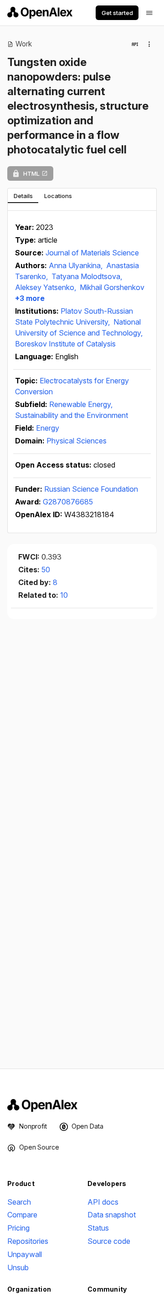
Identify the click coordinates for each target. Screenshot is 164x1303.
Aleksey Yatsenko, (46, 287)
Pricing (18, 1227)
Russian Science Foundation (91, 489)
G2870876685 (68, 501)
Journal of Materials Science (92, 252)
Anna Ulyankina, (76, 265)
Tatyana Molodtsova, (86, 276)
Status (98, 1227)
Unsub (18, 1267)
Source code (108, 1241)
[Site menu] (149, 12)
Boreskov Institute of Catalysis (65, 343)
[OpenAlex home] (39, 13)
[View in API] (135, 44)
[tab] (23, 195)
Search (19, 1201)
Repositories (27, 1241)
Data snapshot (111, 1214)
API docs (102, 1201)
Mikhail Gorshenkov (112, 287)
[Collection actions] (149, 44)
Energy (47, 428)
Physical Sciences (76, 440)
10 (64, 595)
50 (45, 569)
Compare (22, 1214)
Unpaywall (24, 1254)
